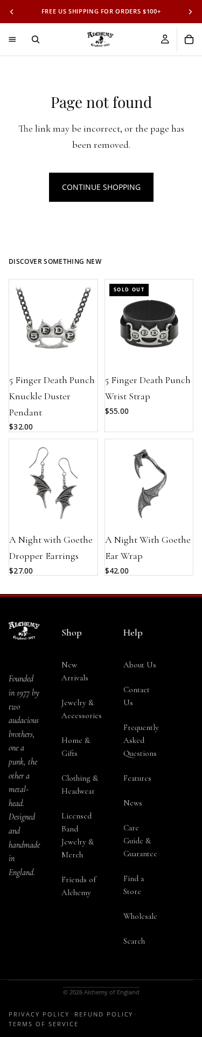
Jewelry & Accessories (81, 709)
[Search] (35, 39)
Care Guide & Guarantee (140, 840)
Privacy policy (39, 1014)
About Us (139, 665)
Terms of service (44, 1024)
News (132, 803)
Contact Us (136, 696)
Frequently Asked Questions (141, 740)
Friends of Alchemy (78, 886)
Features (137, 778)
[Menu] (12, 39)
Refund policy (104, 1014)
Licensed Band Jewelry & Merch (77, 835)
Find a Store (133, 885)
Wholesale (140, 916)
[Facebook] (24, 921)
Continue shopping (101, 187)
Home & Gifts (75, 746)
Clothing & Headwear (79, 784)
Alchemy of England (112, 992)
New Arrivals (74, 671)
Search (134, 941)
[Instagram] (24, 943)
